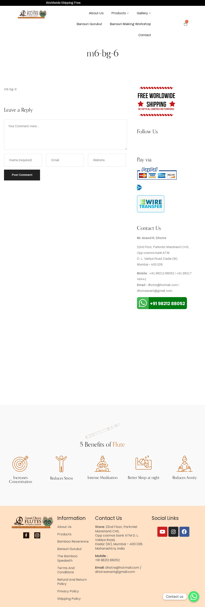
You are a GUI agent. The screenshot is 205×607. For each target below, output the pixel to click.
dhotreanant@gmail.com (154, 290)
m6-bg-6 (10, 89)
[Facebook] (184, 532)
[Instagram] (173, 532)
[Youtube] (162, 532)
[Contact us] (193, 596)
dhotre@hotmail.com (163, 285)
